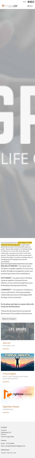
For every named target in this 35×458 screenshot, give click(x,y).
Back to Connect (9, 319)
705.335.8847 (10, 443)
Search (24, 1)
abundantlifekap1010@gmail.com (15, 446)
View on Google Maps (7, 436)
